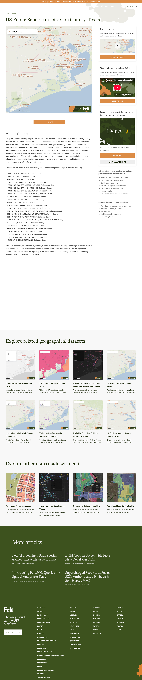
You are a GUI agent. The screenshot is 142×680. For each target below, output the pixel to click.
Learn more (95, 2)
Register (117, 156)
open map (49, 122)
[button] (62, 7)
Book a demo (117, 101)
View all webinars (117, 162)
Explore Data (11, 13)
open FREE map (117, 57)
